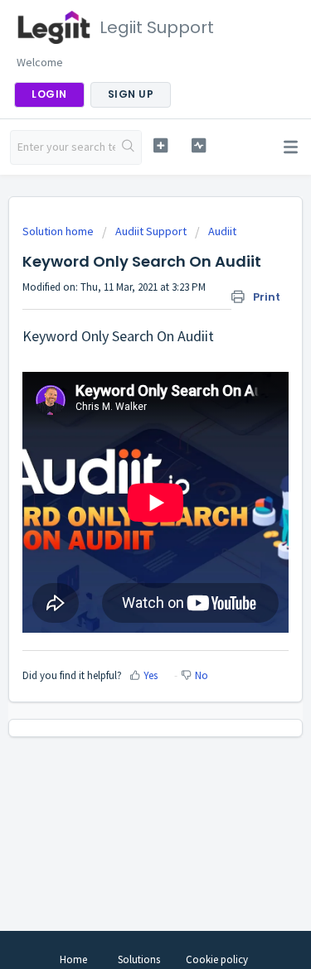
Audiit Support (151, 231)
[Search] (128, 147)
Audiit (222, 231)
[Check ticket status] (198, 145)
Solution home (59, 231)
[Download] (125, 474)
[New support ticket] (160, 145)
